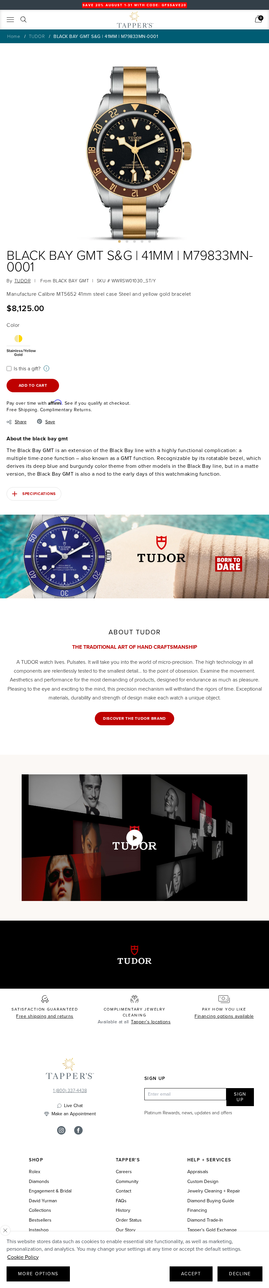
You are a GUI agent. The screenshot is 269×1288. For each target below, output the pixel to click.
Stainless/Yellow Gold (18, 352)
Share (21, 421)
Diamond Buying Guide (210, 1201)
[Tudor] (92, 22)
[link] (258, 19)
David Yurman (43, 1201)
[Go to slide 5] (149, 241)
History (123, 1210)
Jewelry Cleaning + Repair (213, 1191)
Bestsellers (40, 1220)
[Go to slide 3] (134, 241)
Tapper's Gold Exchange (212, 1230)
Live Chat (73, 1106)
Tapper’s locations (151, 1021)
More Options (38, 1273)
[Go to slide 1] (119, 241)
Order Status (129, 1220)
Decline (240, 1273)
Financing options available (224, 1016)
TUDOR (37, 36)
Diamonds (39, 1181)
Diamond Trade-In (205, 1220)
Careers (124, 1172)
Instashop (39, 1230)
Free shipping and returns (44, 1016)
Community (127, 1181)
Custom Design (202, 1181)
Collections (40, 1210)
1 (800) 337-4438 (70, 1090)
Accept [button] (191, 1273)
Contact (123, 1191)
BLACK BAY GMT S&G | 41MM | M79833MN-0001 (105, 36)
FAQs (121, 1201)
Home (13, 36)
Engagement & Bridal (50, 1191)
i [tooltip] (46, 368)
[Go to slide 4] (142, 241)
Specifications (39, 494)
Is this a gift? (27, 368)
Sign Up (240, 1097)
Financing (197, 1210)
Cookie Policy (23, 1257)
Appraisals (197, 1172)
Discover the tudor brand (134, 718)
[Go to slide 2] (127, 241)
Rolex (34, 1172)
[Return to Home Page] (70, 1070)
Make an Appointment (74, 1114)
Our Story (125, 1230)
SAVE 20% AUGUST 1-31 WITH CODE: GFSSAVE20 (134, 5)
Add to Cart (33, 385)
